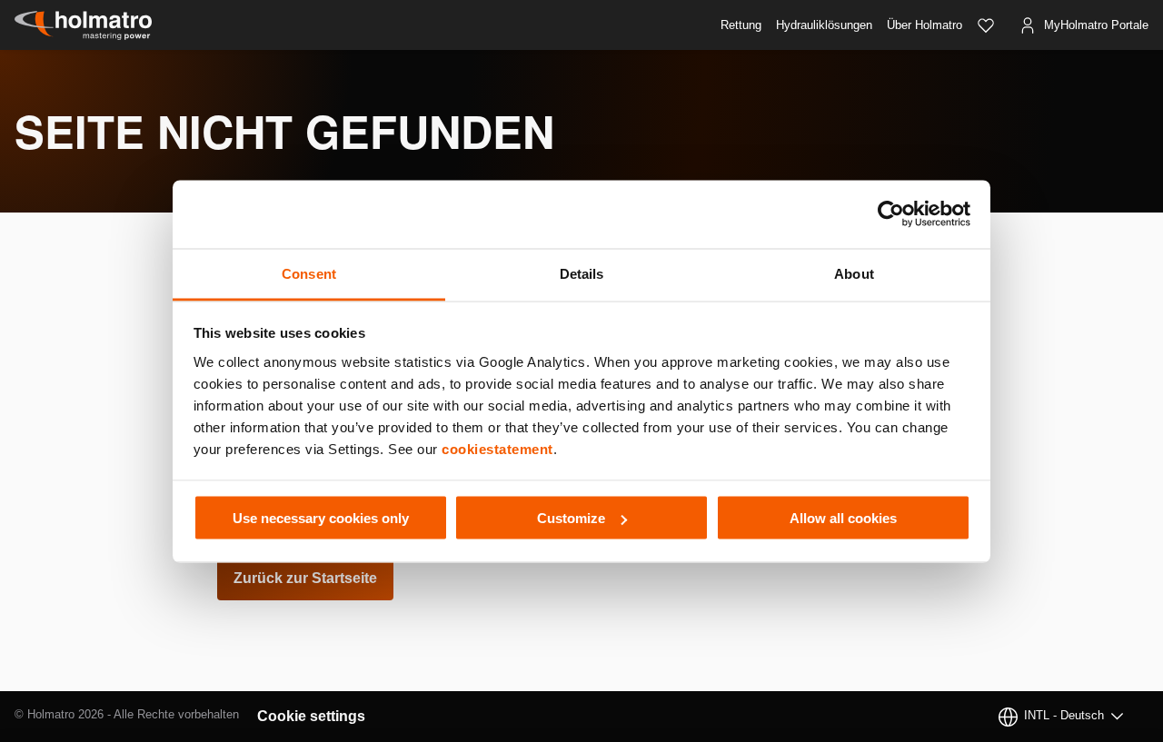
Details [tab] (582, 273)
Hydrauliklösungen (824, 25)
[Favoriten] (986, 25)
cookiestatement (497, 448)
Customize (571, 518)
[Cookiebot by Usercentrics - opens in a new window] (890, 214)
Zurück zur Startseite (305, 578)
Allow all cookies (843, 518)
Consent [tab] (309, 273)
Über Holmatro (924, 25)
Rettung (741, 25)
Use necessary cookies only (321, 518)
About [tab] (854, 273)
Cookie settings (311, 716)
